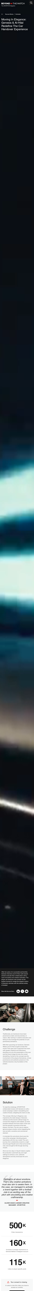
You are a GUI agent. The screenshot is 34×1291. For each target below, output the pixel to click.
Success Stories (9, 14)
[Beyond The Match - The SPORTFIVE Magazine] (12, 4)
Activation (18, 14)
